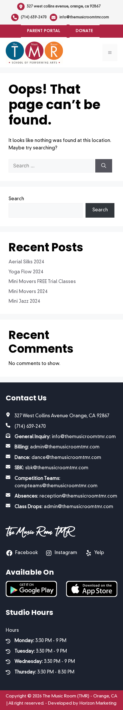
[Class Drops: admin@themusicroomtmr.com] (59, 507)
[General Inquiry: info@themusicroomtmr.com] (61, 437)
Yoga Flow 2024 (26, 272)
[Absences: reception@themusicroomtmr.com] (61, 496)
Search (16, 199)
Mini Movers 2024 (28, 292)
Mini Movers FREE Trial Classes (42, 282)
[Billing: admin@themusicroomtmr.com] (53, 447)
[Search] (103, 166)
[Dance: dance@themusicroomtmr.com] (53, 458)
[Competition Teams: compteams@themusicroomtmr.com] (61, 482)
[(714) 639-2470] (29, 17)
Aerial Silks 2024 (26, 262)
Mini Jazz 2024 (24, 301)
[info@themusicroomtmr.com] (79, 17)
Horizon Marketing (98, 703)
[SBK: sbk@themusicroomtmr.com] (47, 468)
